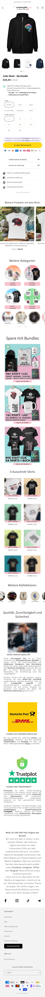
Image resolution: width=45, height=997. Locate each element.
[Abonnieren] (38, 972)
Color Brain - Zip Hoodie (15, 76)
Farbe (6, 101)
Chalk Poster (35, 601)
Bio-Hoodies (21, 323)
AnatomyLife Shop (24, 993)
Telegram (14, 870)
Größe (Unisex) (9, 115)
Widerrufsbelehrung (11, 926)
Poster (23, 603)
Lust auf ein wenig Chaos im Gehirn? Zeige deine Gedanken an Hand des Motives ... (17, 244)
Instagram (27, 867)
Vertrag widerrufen (13, 946)
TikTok (36, 867)
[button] (2, 7)
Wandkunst (12, 601)
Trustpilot (8, 811)
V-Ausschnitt (7, 323)
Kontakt (7, 936)
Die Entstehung (9, 959)
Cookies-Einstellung (11, 941)
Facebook (16, 867)
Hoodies (34, 323)
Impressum (8, 917)
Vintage (23, 601)
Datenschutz (8, 931)
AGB (5, 922)
